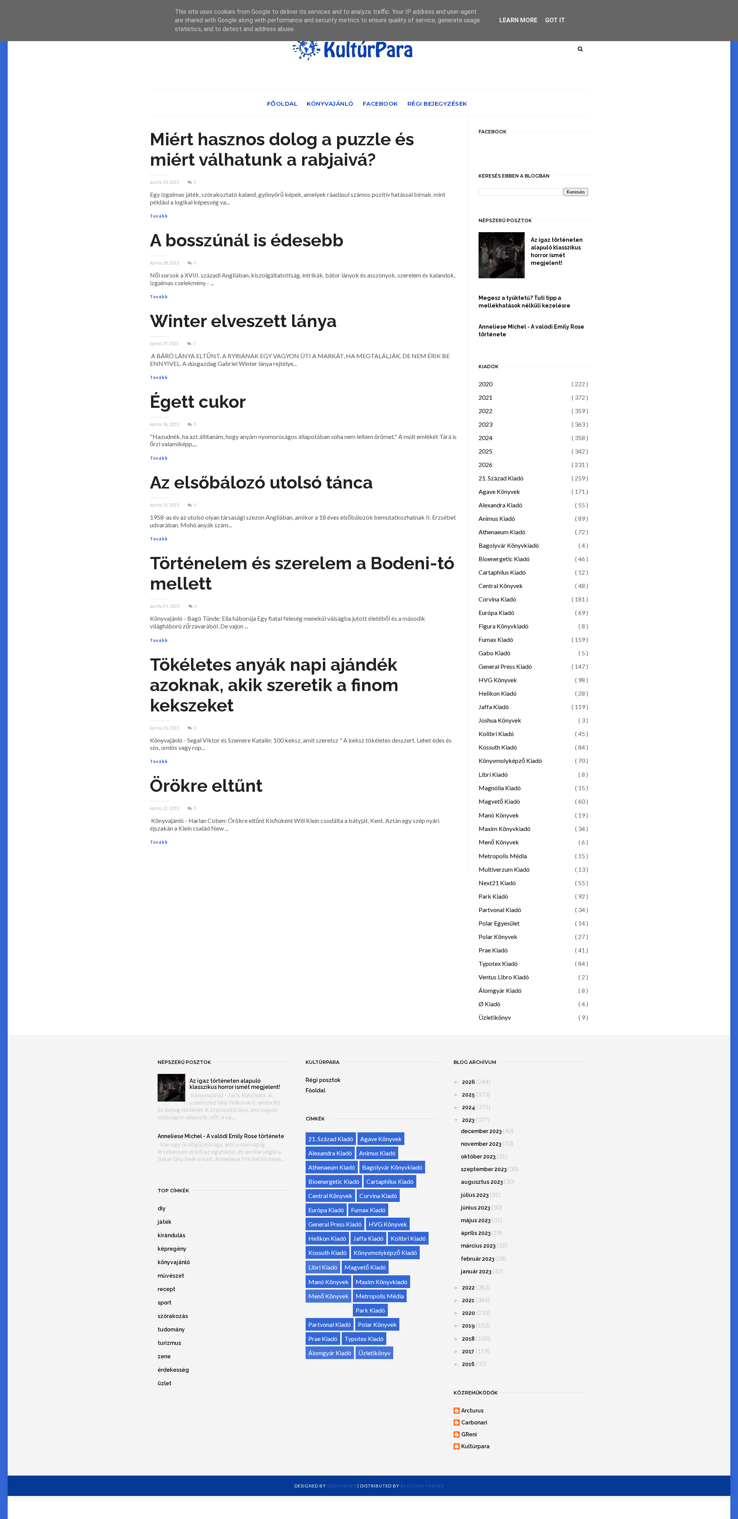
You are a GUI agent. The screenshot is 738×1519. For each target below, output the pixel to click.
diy (162, 1208)
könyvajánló (174, 1262)
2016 (468, 1364)
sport (164, 1303)
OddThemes (341, 1485)
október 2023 (478, 1156)
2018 (468, 1339)
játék (164, 1222)
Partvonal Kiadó (500, 909)
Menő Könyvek (499, 842)
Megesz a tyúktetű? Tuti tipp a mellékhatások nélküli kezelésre (524, 302)
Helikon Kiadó (498, 693)
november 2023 (481, 1144)
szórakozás (173, 1316)
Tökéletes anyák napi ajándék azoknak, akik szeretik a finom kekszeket (274, 685)
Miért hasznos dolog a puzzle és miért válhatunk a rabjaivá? (282, 149)
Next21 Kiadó (497, 882)
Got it (555, 20)
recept (166, 1289)
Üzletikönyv (495, 1017)
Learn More (518, 20)
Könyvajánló (330, 103)
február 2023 (477, 1259)
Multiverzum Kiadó (504, 869)
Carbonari (474, 1422)
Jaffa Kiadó (494, 706)
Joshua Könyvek (500, 720)
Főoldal (282, 103)
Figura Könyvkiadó (504, 626)
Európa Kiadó (496, 612)
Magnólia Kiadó (500, 787)
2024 (485, 437)
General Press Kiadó (505, 666)
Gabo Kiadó (494, 652)
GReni (469, 1434)
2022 (485, 410)
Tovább (159, 216)
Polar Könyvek (498, 936)
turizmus (169, 1343)
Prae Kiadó (493, 950)
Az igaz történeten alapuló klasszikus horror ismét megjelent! (557, 251)
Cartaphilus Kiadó (502, 572)
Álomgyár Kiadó (500, 990)
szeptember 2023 (484, 1169)
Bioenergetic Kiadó (504, 558)
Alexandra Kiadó (500, 505)
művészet (171, 1276)
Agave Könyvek (499, 491)
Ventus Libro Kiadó (504, 977)
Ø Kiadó (489, 1003)
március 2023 (478, 1246)
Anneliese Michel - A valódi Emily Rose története (531, 330)
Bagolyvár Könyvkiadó (509, 545)
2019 (468, 1326)
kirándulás (171, 1235)
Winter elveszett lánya (243, 321)
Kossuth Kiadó (498, 747)
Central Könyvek (501, 585)
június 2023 (475, 1208)
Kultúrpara (475, 1446)
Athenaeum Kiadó (502, 531)
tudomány (171, 1329)
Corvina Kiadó (497, 599)
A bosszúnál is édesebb (247, 240)
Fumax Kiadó (496, 639)
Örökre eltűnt (206, 786)
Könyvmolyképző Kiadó (510, 760)
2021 (485, 397)
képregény (172, 1249)
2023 (485, 424)
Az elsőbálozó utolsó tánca (261, 482)
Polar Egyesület (499, 923)
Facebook (380, 103)
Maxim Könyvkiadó (504, 828)
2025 (485, 451)
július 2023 (475, 1195)
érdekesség (173, 1370)
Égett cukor (198, 402)
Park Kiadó (493, 896)
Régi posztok (323, 1080)
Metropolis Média (503, 855)
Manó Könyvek (499, 815)
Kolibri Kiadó (496, 733)
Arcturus (472, 1411)
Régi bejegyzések (437, 103)
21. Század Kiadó (501, 478)
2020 (485, 383)
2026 (485, 464)
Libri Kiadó (493, 774)
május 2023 (475, 1220)
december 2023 (481, 1131)
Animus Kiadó (497, 518)
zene (164, 1356)
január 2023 (476, 1271)
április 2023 (475, 1233)
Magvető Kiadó (499, 801)
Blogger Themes (422, 1485)
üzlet (164, 1383)
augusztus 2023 (482, 1182)
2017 (468, 1351)
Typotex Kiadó (498, 963)
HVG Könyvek (498, 679)
